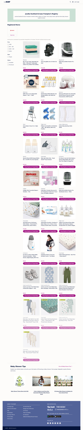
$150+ (10, 51)
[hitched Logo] (50, 409)
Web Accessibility (27, 412)
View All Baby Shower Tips (65, 366)
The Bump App (10, 406)
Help (8, 410)
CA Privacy (25, 410)
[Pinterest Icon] (55, 423)
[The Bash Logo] (61, 407)
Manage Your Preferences (28, 408)
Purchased (11, 64)
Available (11, 62)
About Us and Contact (11, 408)
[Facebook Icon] (48, 423)
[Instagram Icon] (53, 423)
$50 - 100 (11, 46)
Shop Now (12, 35)
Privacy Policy (10, 416)
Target (10, 56)
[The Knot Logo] (51, 407)
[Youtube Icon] (57, 423)
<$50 (10, 44)
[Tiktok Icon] (50, 423)
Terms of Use (10, 418)
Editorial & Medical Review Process (30, 416)
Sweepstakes (10, 412)
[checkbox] (8, 44)
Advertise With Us (11, 414)
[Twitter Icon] (60, 423)
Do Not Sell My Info (27, 406)
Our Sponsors (26, 414)
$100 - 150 (11, 48)
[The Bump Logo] (7, 1)
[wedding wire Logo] (61, 409)
